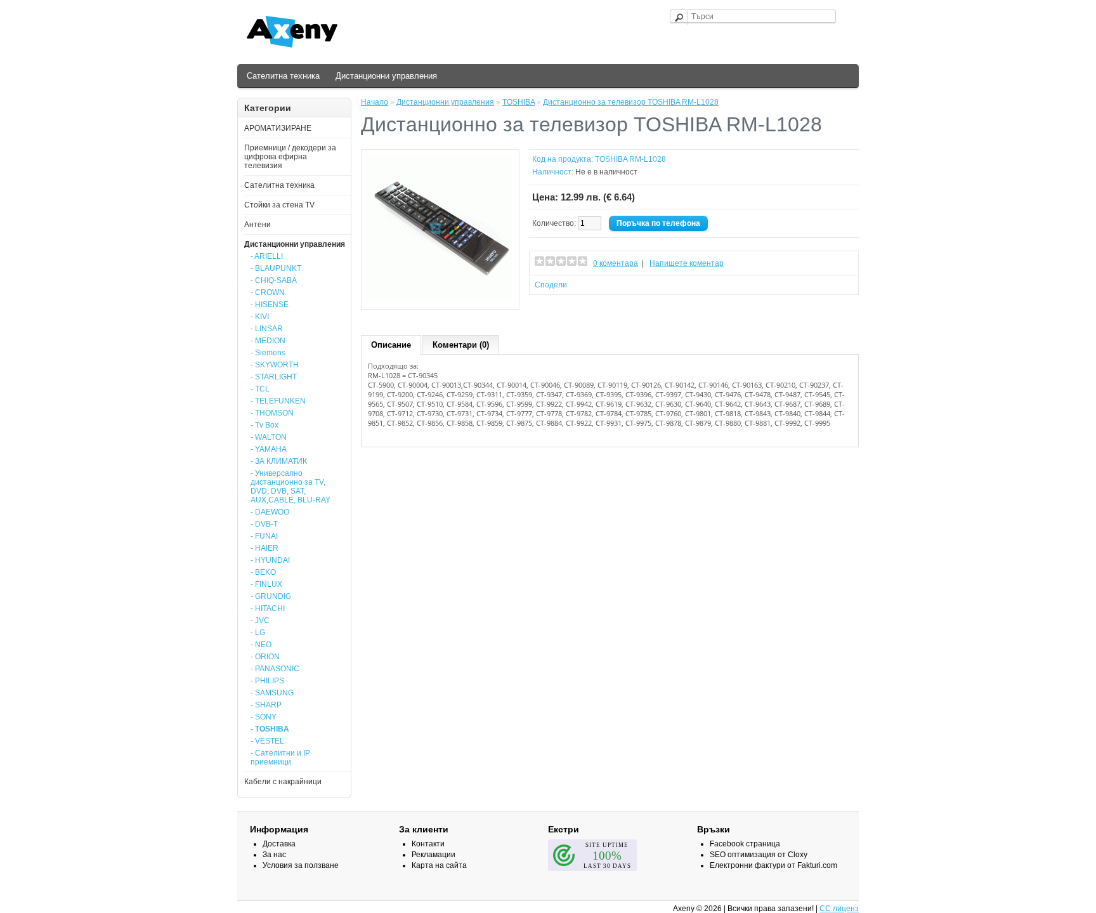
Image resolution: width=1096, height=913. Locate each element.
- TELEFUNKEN (278, 401)
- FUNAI (264, 536)
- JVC (260, 620)
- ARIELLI (267, 256)
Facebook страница (745, 843)
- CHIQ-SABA (274, 280)
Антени (257, 224)
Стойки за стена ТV (279, 204)
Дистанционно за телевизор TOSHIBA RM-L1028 (631, 102)
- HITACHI (268, 608)
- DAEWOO (270, 512)
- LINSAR (267, 328)
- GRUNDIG (271, 596)
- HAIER (264, 548)
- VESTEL (267, 741)
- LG (258, 632)
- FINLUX (266, 584)
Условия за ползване (301, 865)
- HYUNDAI (270, 560)
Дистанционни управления (386, 76)
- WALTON (269, 437)
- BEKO (263, 572)
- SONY (264, 717)
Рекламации (433, 854)
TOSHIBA (518, 102)
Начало (374, 102)
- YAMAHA (269, 449)
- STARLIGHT (274, 376)
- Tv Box (264, 425)
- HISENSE (270, 304)
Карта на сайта (439, 865)
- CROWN (268, 292)
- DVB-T (264, 524)
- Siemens (268, 352)
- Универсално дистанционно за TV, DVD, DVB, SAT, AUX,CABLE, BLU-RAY (290, 486)
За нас (274, 854)
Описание (391, 345)
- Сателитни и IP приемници (280, 757)
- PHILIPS (267, 680)
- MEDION (268, 340)
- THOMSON (272, 413)
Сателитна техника (283, 76)
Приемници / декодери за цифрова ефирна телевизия (290, 156)
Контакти (428, 843)
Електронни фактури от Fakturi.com (773, 865)
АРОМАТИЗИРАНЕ (277, 128)
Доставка (279, 843)
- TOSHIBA (270, 729)
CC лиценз (839, 908)
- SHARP (266, 704)
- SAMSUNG (272, 692)
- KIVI (260, 316)
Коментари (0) (461, 345)
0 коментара (615, 263)
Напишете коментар (686, 263)
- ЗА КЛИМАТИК (279, 461)
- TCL (260, 388)
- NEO (261, 644)
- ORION (265, 656)
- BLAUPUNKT (276, 268)
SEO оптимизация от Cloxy (758, 854)
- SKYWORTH (275, 364)
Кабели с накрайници (283, 781)
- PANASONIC (275, 668)
